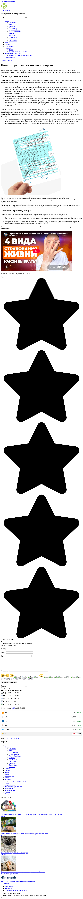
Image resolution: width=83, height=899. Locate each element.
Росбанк (12, 33)
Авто (6, 745)
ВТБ (10, 24)
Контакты (8, 888)
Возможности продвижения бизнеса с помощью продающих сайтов (24, 834)
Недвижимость (10, 785)
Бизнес (7, 42)
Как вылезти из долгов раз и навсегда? (14, 853)
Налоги (7, 783)
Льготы (7, 792)
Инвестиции (9, 46)
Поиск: (3, 17)
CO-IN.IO (78, 733)
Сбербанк (12, 22)
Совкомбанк (13, 41)
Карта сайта (9, 886)
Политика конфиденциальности (16, 890)
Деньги (7, 44)
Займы (11, 50)
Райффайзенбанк (15, 32)
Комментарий (5, 671)
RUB (13, 708)
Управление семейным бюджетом (20, 55)
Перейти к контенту (8, 2)
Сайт (2, 656)
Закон (7, 774)
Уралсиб (12, 35)
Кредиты (8, 48)
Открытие (12, 39)
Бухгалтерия (9, 788)
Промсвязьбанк (14, 30)
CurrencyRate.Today (12, 738)
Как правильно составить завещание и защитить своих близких (23, 872)
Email (3, 652)
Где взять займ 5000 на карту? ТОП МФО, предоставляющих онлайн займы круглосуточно (32, 814)
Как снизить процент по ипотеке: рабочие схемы (18, 881)
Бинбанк (12, 26)
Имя (3, 648)
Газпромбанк (13, 28)
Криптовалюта (10, 57)
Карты (7, 778)
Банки (7, 21)
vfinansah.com (5, 10)
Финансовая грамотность (13, 53)
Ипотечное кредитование (18, 51)
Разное (7, 794)
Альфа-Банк (13, 37)
